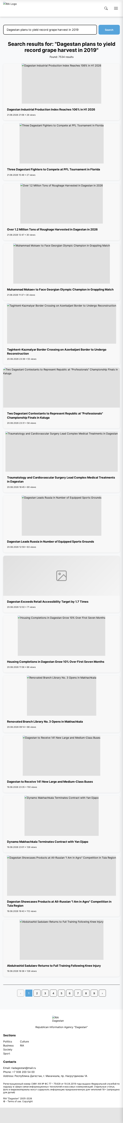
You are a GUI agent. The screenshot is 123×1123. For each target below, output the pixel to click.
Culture (24, 1041)
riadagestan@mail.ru (23, 1068)
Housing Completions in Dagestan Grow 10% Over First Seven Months (55, 661)
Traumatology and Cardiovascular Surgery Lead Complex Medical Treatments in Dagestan (61, 479)
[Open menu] (116, 8)
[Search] (106, 8)
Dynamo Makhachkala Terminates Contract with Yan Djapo (47, 841)
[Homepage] (10, 8)
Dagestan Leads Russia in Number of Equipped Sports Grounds (50, 541)
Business (8, 1045)
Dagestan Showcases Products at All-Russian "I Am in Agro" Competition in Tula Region (59, 903)
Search (109, 29)
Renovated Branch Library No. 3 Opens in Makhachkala (45, 721)
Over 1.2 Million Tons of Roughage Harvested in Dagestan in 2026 (52, 229)
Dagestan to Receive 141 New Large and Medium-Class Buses (50, 781)
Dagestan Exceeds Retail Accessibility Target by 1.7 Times (47, 601)
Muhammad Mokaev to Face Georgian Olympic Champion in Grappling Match (60, 289)
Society (7, 1049)
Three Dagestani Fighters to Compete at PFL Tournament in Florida (53, 169)
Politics (7, 1041)
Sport (6, 1053)
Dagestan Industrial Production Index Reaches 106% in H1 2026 (51, 109)
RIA (22, 1045)
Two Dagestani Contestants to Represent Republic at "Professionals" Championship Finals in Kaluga (55, 415)
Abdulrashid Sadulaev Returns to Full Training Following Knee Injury (54, 965)
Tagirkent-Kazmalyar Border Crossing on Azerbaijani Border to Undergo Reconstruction (56, 351)
